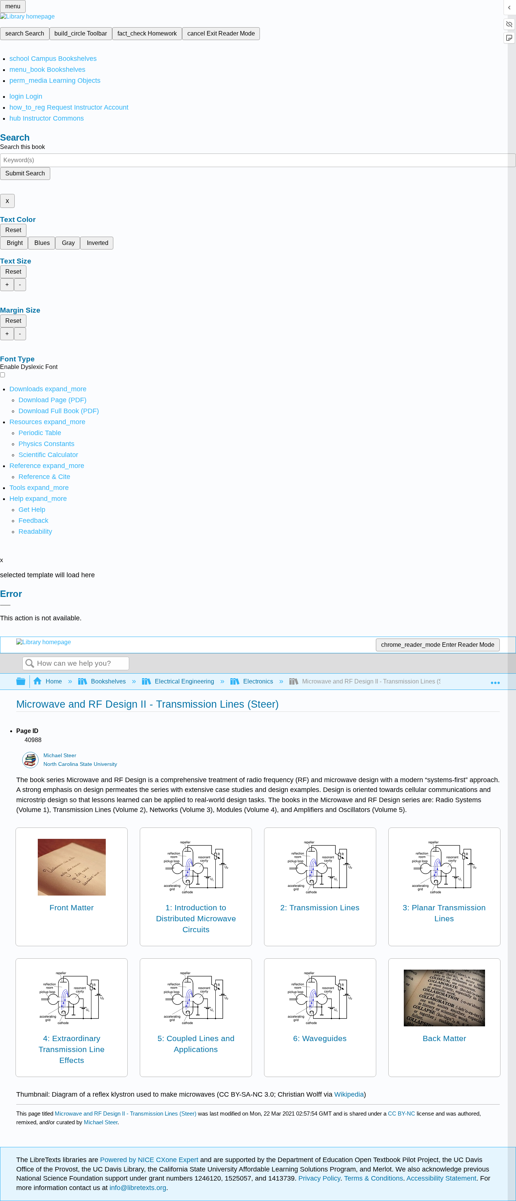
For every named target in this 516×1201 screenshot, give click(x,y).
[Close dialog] (5, 605)
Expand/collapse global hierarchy (25, 682)
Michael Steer (59, 755)
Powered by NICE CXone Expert (150, 1160)
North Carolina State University (80, 764)
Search (29, 663)
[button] (33, 520)
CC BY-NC (402, 1113)
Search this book (22, 147)
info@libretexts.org (137, 1188)
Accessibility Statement (441, 1178)
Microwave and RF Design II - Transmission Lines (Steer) (125, 1113)
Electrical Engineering (184, 681)
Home (53, 681)
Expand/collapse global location (495, 679)
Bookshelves (108, 681)
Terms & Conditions (373, 1178)
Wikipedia (349, 1094)
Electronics (258, 681)
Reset (13, 230)
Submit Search (25, 173)
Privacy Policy (319, 1178)
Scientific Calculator (48, 455)
